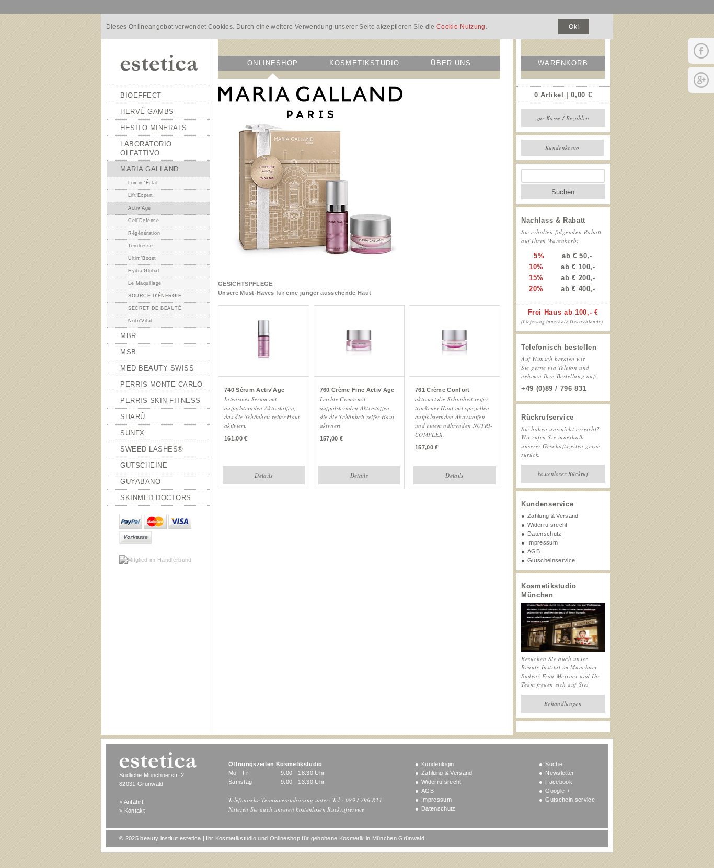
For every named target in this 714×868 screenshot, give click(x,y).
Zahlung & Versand (553, 516)
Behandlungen (563, 704)
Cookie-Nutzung (461, 26)
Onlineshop (272, 63)
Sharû (132, 417)
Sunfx (132, 433)
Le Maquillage (145, 283)
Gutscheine (143, 465)
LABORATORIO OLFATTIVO (146, 148)
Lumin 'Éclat (143, 183)
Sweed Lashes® (151, 449)
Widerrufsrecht (547, 525)
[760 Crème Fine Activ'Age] (359, 364)
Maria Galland (149, 169)
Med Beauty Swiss (157, 368)
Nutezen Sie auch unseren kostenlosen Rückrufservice (296, 809)
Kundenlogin (437, 764)
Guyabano (140, 481)
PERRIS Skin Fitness (160, 400)
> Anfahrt (131, 801)
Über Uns (450, 63)
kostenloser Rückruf (563, 474)
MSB (128, 352)
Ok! (574, 26)
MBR (128, 336)
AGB (533, 551)
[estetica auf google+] (701, 80)
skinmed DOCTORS (155, 498)
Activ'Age (139, 208)
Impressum (542, 542)
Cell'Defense (143, 220)
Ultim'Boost (142, 258)
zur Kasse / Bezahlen (563, 118)
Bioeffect (141, 95)
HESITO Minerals (153, 128)
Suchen (562, 192)
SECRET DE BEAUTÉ (154, 308)
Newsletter (559, 773)
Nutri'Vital (140, 320)
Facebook (558, 782)
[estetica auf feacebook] (701, 51)
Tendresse (140, 245)
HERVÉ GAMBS (147, 111)
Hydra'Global (143, 270)
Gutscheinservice (551, 560)
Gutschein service (570, 799)
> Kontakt (132, 810)
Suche (553, 764)
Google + (557, 791)
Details (263, 475)
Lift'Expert (140, 195)
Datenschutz (544, 533)
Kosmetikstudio (364, 63)
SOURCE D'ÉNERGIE (154, 295)
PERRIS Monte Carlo (161, 384)
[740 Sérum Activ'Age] (263, 364)
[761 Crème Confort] (455, 364)
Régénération (144, 233)
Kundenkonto (562, 148)
